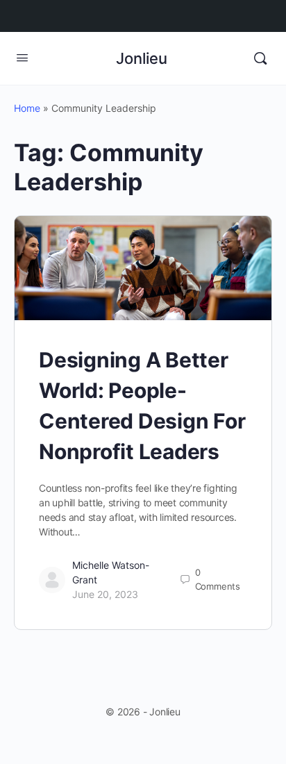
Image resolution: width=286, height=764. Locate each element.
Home (27, 108)
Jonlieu (141, 58)
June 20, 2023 (105, 594)
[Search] (260, 58)
